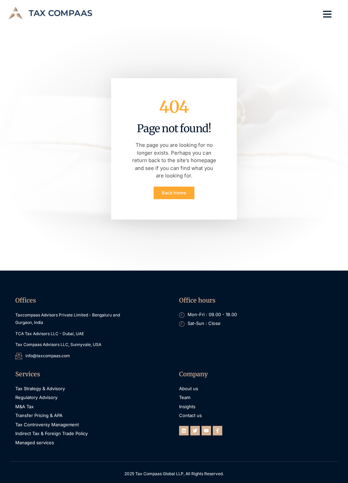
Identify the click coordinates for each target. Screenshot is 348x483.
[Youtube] (206, 430)
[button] (327, 14)
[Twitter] (195, 430)
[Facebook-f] (217, 430)
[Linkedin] (184, 430)
